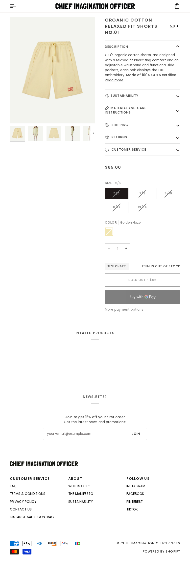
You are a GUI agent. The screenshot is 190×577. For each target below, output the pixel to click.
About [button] (75, 478)
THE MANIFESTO (80, 493)
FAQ (13, 486)
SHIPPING (119, 125)
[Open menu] (17, 6)
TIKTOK (132, 509)
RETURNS (119, 137)
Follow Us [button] (137, 478)
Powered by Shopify (161, 551)
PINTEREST (134, 501)
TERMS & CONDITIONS (27, 493)
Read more (114, 80)
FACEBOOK (135, 493)
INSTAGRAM (135, 486)
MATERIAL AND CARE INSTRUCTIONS (125, 110)
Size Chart (116, 266)
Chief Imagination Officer (145, 543)
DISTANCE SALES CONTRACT (33, 517)
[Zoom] (52, 70)
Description (116, 47)
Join (136, 434)
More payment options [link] (124, 309)
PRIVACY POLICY (23, 501)
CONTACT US (21, 509)
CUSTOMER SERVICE (128, 149)
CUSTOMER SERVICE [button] (29, 478)
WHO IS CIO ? (79, 486)
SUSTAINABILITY (124, 95)
